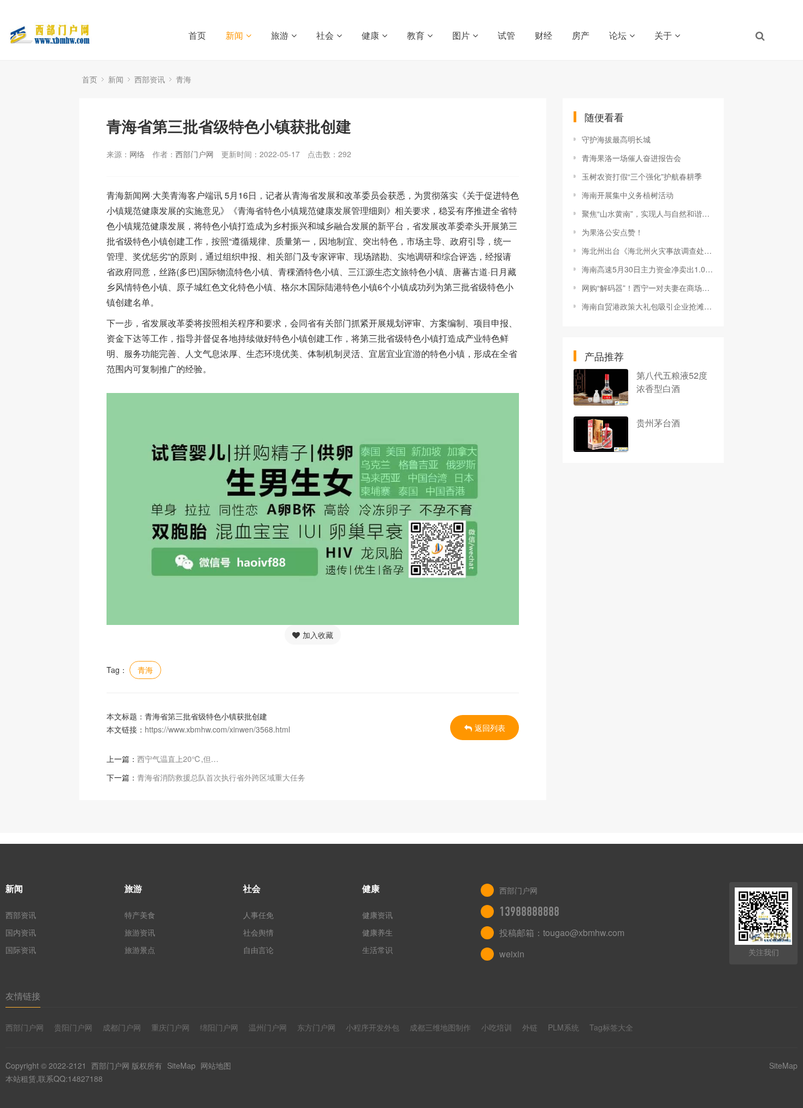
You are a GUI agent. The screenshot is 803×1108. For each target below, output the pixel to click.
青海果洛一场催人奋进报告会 (631, 157)
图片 (461, 35)
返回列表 (490, 727)
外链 (530, 1027)
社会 (325, 35)
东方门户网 (316, 1027)
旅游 (279, 35)
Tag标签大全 (611, 1027)
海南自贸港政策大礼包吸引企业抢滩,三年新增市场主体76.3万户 (647, 306)
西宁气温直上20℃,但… (178, 758)
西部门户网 (194, 153)
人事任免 (258, 914)
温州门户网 (268, 1027)
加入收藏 (318, 634)
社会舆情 (258, 932)
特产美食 (140, 914)
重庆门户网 (170, 1027)
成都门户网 (122, 1027)
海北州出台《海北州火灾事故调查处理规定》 (647, 250)
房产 (580, 35)
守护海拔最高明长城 (616, 139)
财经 (543, 35)
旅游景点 (140, 949)
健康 (370, 35)
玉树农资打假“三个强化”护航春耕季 (642, 176)
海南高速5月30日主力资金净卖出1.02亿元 (647, 269)
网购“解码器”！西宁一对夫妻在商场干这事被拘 (647, 287)
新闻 (234, 35)
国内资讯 (20, 932)
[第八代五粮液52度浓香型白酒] (601, 387)
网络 (137, 153)
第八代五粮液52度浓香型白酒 (671, 382)
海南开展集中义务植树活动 (628, 194)
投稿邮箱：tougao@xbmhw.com (561, 932)
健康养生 (377, 932)
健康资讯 (377, 914)
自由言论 (258, 949)
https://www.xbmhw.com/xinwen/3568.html (217, 729)
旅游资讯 (140, 932)
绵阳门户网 (219, 1027)
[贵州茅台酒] (601, 434)
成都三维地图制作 (440, 1027)
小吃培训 (496, 1027)
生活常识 (377, 949)
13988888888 (529, 911)
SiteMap (181, 1065)
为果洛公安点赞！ (612, 232)
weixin (511, 954)
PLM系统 (563, 1027)
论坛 (618, 35)
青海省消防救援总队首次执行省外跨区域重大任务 (221, 777)
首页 (197, 35)
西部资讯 (149, 79)
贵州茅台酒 (658, 422)
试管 (506, 35)
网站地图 (215, 1065)
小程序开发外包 (372, 1027)
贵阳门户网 (73, 1027)
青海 (183, 79)
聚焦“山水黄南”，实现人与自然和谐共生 (647, 213)
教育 (415, 35)
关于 (663, 35)
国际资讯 (20, 949)
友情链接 (22, 996)
